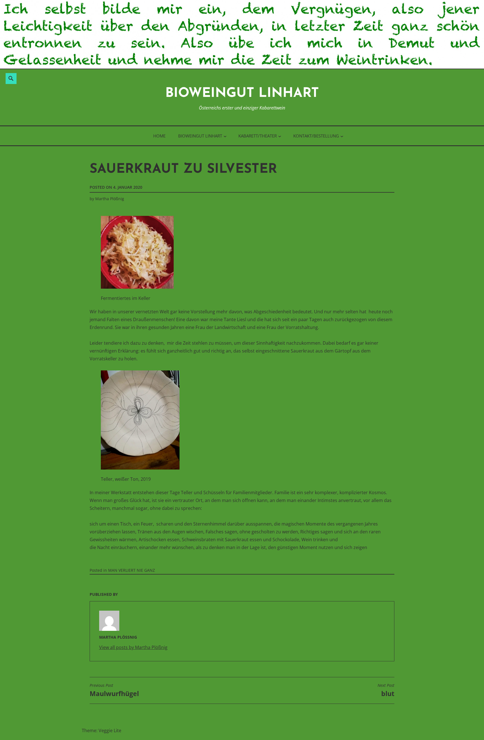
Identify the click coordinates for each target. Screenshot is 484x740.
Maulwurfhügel (114, 690)
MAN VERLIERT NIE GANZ (131, 570)
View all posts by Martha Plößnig (133, 647)
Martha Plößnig (109, 198)
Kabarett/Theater (257, 136)
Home (159, 136)
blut (386, 690)
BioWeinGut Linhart (242, 93)
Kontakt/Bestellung (316, 136)
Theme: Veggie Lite (101, 730)
